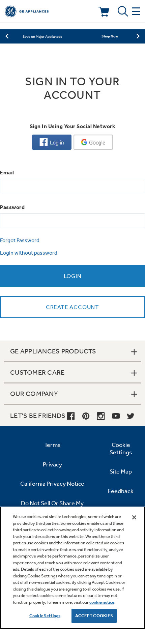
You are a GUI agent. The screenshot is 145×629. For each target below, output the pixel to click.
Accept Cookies (94, 615)
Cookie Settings (44, 615)
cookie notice (101, 602)
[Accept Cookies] (134, 517)
